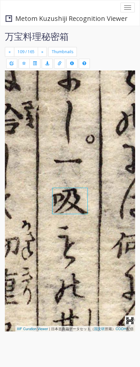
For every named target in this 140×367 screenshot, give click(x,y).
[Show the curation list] (34, 64)
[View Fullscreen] (14, 103)
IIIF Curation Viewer (32, 328)
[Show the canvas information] (59, 64)
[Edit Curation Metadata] (11, 64)
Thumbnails (62, 51)
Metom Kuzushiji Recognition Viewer (71, 18)
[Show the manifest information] (71, 64)
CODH (121, 328)
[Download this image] (47, 64)
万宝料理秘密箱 (37, 36)
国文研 (99, 328)
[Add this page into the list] (24, 64)
